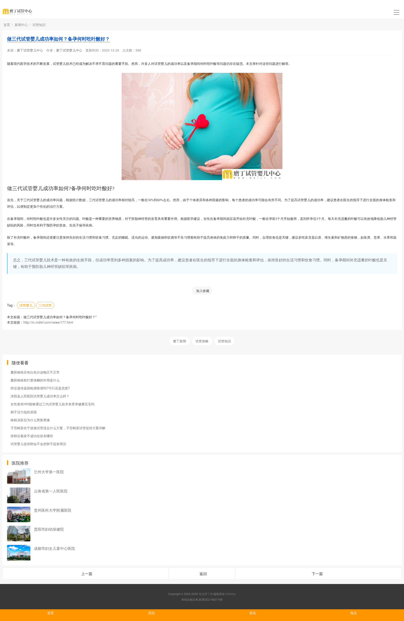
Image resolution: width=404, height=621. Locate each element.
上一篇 (86, 573)
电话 (353, 612)
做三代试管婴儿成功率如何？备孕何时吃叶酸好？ (58, 38)
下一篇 (317, 573)
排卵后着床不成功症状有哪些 (32, 435)
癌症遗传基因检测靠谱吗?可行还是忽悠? (40, 388)
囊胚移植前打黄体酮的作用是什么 (35, 380)
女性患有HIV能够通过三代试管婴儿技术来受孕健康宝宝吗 (52, 404)
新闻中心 (21, 24)
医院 (151, 612)
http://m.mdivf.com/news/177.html (48, 322)
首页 (7, 24)
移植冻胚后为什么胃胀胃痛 (30, 420)
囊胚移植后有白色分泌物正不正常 (35, 372)
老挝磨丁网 (206, 594)
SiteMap (230, 594)
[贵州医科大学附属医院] (18, 514)
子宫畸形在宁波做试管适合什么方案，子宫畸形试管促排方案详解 (58, 427)
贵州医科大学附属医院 (52, 510)
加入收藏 (202, 290)
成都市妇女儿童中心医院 (54, 548)
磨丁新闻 (179, 341)
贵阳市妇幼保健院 (49, 529)
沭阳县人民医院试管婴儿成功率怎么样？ (40, 396)
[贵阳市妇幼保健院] (18, 533)
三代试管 (45, 305)
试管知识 (39, 24)
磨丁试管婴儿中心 (30, 50)
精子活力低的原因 (24, 412)
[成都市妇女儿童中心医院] (18, 553)
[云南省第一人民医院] (18, 495)
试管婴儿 (25, 305)
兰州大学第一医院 (49, 471)
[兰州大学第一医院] (18, 476)
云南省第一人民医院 (51, 491)
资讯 (252, 612)
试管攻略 (202, 341)
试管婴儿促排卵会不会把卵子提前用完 (38, 443)
